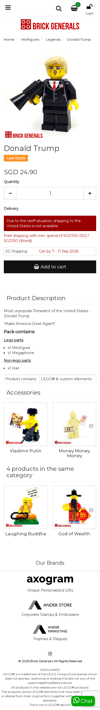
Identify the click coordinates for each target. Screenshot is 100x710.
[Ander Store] (50, 604)
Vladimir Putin (26, 450)
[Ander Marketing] (50, 629)
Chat (86, 701)
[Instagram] (50, 654)
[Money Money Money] (74, 424)
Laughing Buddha (25, 533)
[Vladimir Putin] (25, 424)
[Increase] (89, 193)
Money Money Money (74, 453)
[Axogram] (50, 580)
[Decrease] (10, 193)
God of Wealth (74, 533)
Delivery (11, 208)
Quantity (11, 181)
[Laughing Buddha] (25, 507)
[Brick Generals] (50, 24)
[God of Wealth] (74, 507)
